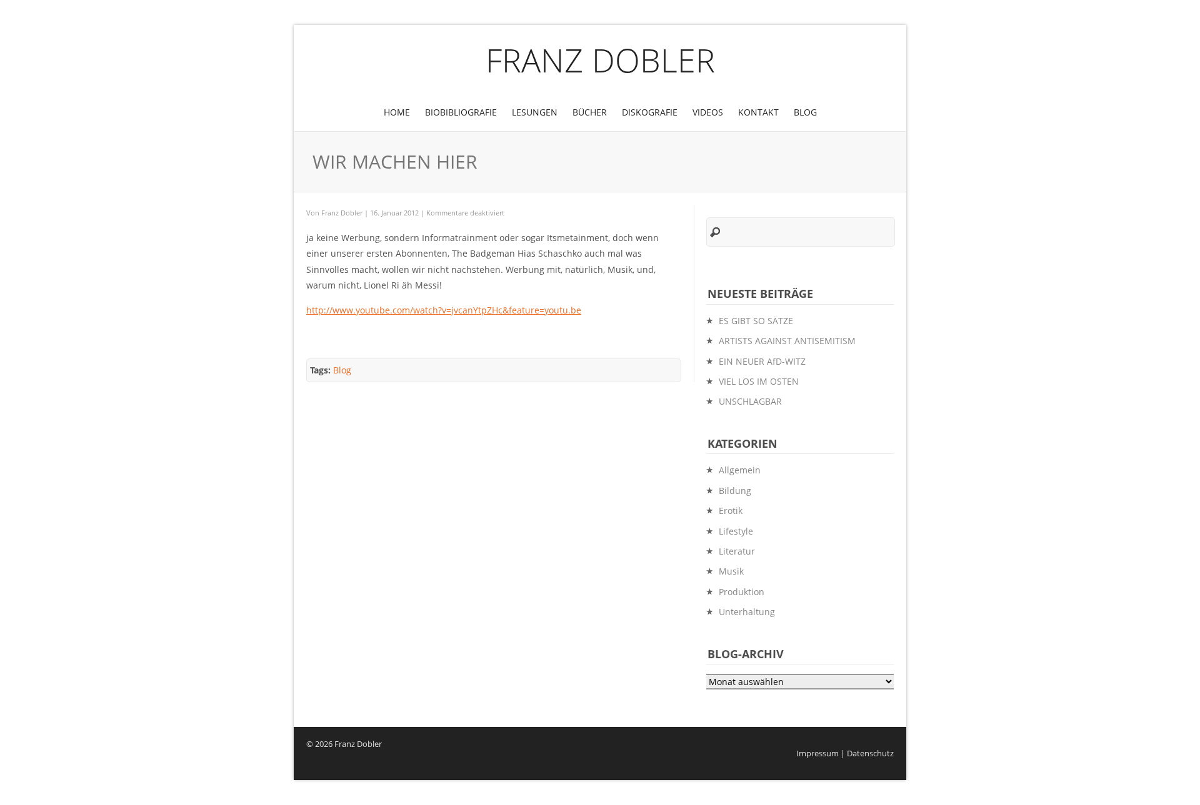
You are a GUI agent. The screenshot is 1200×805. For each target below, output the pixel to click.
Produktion (741, 592)
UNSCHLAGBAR (750, 401)
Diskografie (650, 112)
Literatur (737, 551)
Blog (805, 112)
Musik (731, 571)
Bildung (735, 490)
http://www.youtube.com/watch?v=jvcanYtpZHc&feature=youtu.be (443, 310)
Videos (707, 112)
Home (397, 112)
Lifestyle (736, 531)
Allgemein (740, 470)
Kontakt (758, 112)
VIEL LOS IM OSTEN (759, 381)
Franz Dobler (600, 59)
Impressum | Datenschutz (845, 753)
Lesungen (535, 112)
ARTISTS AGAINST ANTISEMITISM (787, 341)
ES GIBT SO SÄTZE (756, 321)
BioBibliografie (461, 112)
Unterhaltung (747, 612)
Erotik (730, 510)
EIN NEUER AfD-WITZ (762, 361)
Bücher (589, 112)
